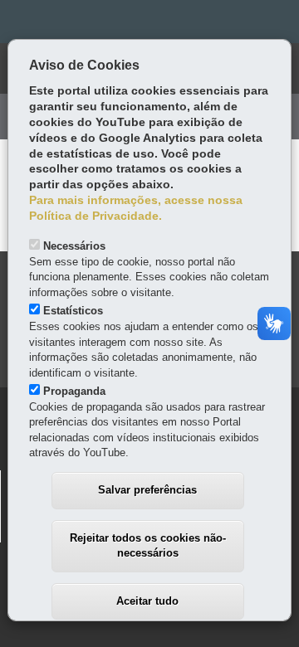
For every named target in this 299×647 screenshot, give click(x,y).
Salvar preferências (147, 490)
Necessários (74, 246)
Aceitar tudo (147, 601)
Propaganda (74, 391)
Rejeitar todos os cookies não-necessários (148, 546)
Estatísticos (73, 310)
